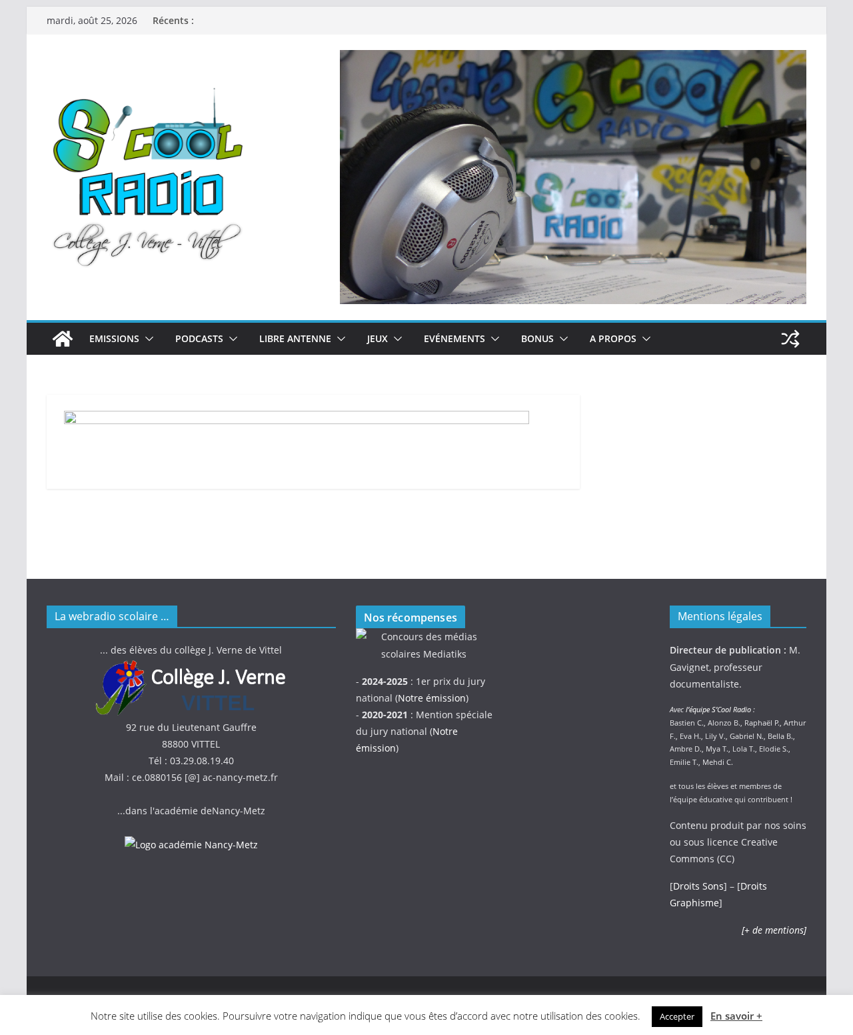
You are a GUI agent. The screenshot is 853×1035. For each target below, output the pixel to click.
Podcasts (199, 338)
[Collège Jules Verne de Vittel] (191, 667)
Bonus (537, 338)
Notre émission (432, 698)
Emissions (114, 338)
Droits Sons (698, 886)
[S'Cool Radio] (63, 339)
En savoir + (736, 1015)
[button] (146, 338)
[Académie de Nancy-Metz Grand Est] (191, 844)
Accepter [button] (677, 1016)
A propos (613, 338)
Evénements (454, 338)
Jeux (377, 338)
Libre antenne (295, 338)
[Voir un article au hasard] (790, 339)
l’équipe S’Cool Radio (718, 709)
